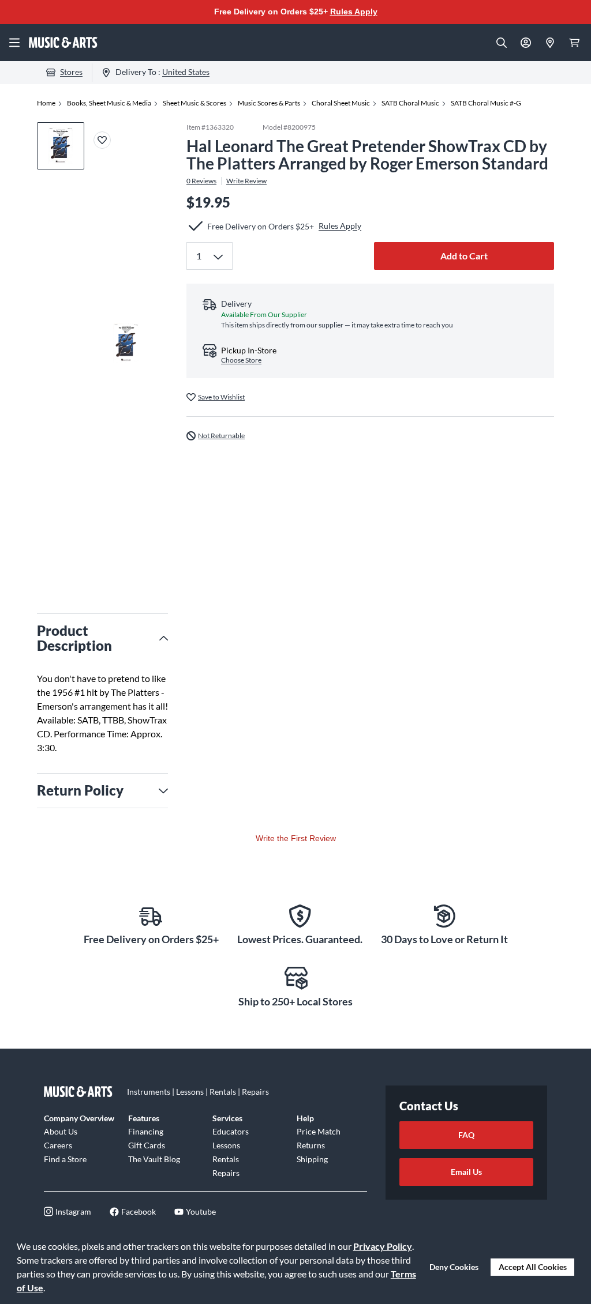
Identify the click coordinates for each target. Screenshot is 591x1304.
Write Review (246, 181)
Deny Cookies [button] (453, 1267)
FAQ (466, 1135)
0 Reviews (201, 181)
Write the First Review (296, 838)
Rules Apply (353, 11)
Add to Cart (464, 255)
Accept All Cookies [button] (533, 1267)
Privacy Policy (382, 1246)
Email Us (466, 1172)
